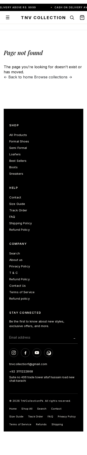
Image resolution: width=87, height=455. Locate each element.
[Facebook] (25, 352)
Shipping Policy (20, 223)
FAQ (12, 217)
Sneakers (16, 173)
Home (13, 408)
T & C (13, 273)
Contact (15, 197)
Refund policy (19, 298)
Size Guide (17, 204)
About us (16, 260)
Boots (13, 167)
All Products (18, 135)
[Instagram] (13, 352)
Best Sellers (18, 160)
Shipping (57, 424)
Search (14, 253)
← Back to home (18, 77)
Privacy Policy (19, 266)
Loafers (15, 154)
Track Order (18, 210)
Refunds (41, 424)
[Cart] (82, 17)
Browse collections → (53, 77)
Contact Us (17, 285)
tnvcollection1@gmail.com (28, 364)
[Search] (72, 17)
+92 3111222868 (21, 371)
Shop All (26, 408)
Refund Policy (19, 229)
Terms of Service (22, 292)
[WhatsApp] (48, 352)
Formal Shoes (19, 141)
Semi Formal (18, 148)
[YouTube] (36, 352)
